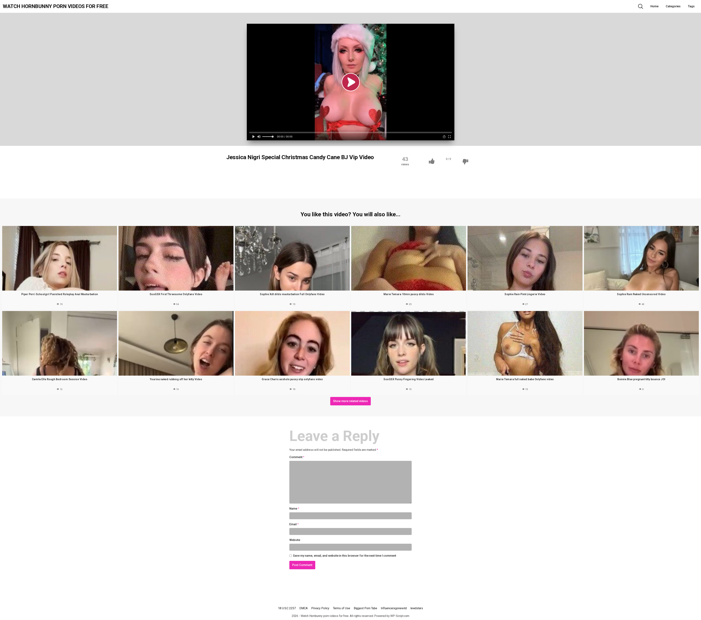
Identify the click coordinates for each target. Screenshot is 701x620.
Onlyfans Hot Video (316, 176)
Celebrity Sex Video (318, 169)
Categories (673, 6)
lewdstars (416, 608)
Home (654, 6)
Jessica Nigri (345, 169)
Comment (296, 457)
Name (294, 508)
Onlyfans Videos (319, 183)
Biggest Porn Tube (365, 608)
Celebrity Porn (268, 169)
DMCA (303, 608)
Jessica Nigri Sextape (243, 176)
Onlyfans (291, 176)
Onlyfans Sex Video (265, 183)
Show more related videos (350, 401)
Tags (691, 6)
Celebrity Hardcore (241, 169)
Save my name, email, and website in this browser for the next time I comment (344, 555)
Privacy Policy (320, 608)
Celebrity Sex (292, 169)
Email (293, 524)
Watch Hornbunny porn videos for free (55, 6)
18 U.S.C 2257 (287, 608)
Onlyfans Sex (238, 183)
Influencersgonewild (394, 608)
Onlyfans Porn (343, 176)
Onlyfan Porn (271, 176)
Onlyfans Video (293, 183)
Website (294, 540)
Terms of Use (341, 608)
